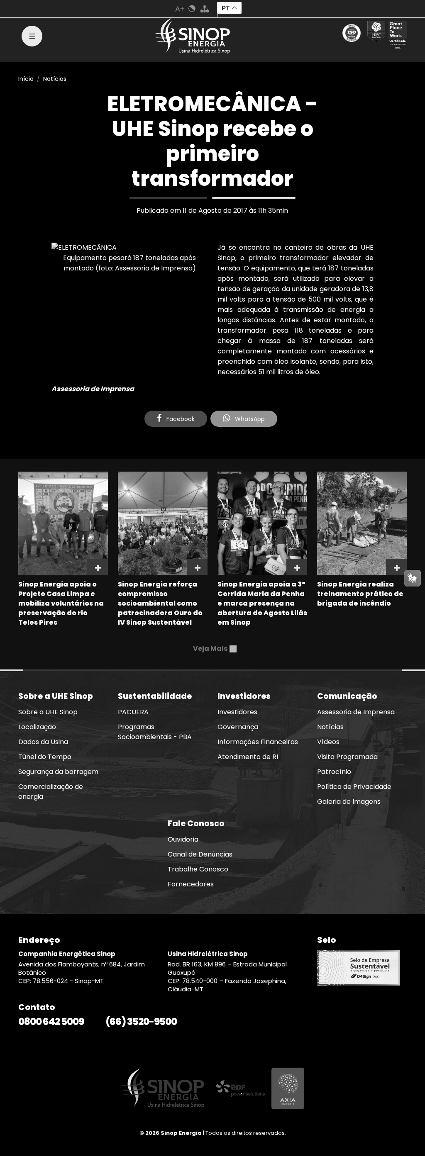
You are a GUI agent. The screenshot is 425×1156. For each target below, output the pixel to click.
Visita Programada (347, 757)
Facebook (180, 419)
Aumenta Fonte (179, 8)
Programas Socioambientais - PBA (155, 732)
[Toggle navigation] (32, 36)
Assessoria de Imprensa (356, 712)
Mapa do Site (204, 8)
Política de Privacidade (354, 786)
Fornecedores (191, 884)
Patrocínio (334, 771)
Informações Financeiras (257, 742)
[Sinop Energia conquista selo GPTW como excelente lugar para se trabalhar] (396, 36)
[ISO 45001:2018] (353, 36)
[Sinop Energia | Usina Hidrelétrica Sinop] (192, 36)
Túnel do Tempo (44, 757)
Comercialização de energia (50, 791)
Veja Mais (214, 648)
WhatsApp (249, 419)
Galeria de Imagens (349, 801)
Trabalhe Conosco (198, 869)
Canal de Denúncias (200, 854)
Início (26, 79)
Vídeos (328, 742)
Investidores (237, 712)
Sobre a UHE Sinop (48, 712)
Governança (237, 727)
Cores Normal (192, 8)
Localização (37, 727)
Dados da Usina (43, 742)
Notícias (54, 79)
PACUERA (133, 712)
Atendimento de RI (247, 757)
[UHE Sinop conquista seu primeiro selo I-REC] (375, 36)
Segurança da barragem (58, 771)
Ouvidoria (183, 839)
